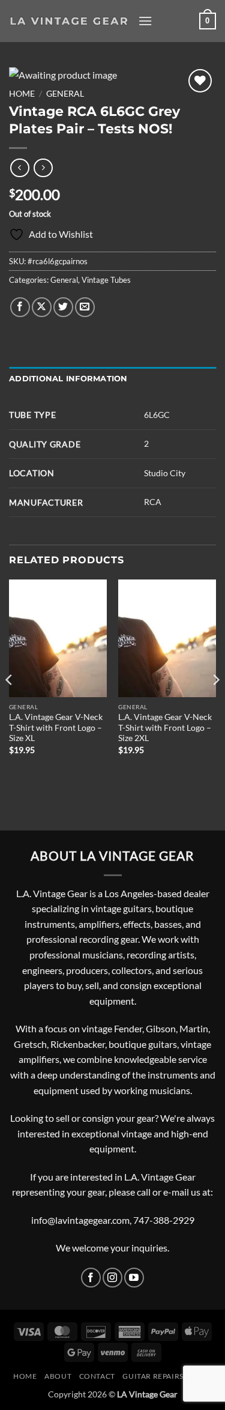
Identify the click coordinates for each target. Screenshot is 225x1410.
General (65, 93)
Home (22, 93)
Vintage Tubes (106, 280)
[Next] (215, 703)
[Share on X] (42, 307)
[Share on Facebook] (20, 307)
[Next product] (19, 168)
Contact (97, 1376)
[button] (145, 20)
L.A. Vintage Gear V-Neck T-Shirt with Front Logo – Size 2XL (165, 727)
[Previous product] (43, 168)
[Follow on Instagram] (112, 1277)
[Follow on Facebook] (91, 1277)
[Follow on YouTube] (134, 1277)
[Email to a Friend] (85, 307)
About (57, 1376)
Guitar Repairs (153, 1376)
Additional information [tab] (68, 378)
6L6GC (157, 415)
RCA (152, 502)
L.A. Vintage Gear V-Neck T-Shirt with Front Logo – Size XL (56, 727)
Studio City (164, 473)
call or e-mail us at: (175, 1191)
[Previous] (9, 703)
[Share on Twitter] (63, 307)
